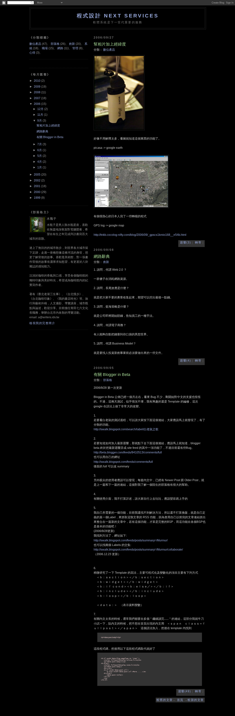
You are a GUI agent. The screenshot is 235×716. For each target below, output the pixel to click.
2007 (37, 98)
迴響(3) (185, 242)
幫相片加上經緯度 (110, 44)
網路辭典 (102, 256)
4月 (40, 161)
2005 (37, 174)
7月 (40, 144)
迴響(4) (185, 360)
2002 (37, 180)
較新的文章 (196, 699)
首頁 (180, 699)
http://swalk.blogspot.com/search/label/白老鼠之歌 (126, 429)
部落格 (107, 380)
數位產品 (109, 49)
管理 (75, 48)
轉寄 (198, 242)
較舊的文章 (165, 699)
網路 (60, 48)
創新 (106, 262)
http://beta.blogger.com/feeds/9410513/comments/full (128, 452)
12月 (40, 109)
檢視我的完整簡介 (42, 323)
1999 (37, 197)
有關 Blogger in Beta (112, 374)
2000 (37, 192)
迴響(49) (184, 691)
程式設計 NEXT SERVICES (118, 16)
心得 (32, 52)
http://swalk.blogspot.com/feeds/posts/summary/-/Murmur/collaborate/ (138, 549)
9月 (40, 120)
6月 (40, 150)
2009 (37, 86)
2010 (37, 80)
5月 (40, 155)
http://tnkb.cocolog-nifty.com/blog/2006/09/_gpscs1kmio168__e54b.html (140, 234)
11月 (40, 114)
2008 (37, 92)
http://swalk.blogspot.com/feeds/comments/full (123, 461)
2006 (37, 103)
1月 (40, 167)
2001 (37, 186)
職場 (45, 48)
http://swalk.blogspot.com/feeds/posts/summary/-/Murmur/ (131, 540)
